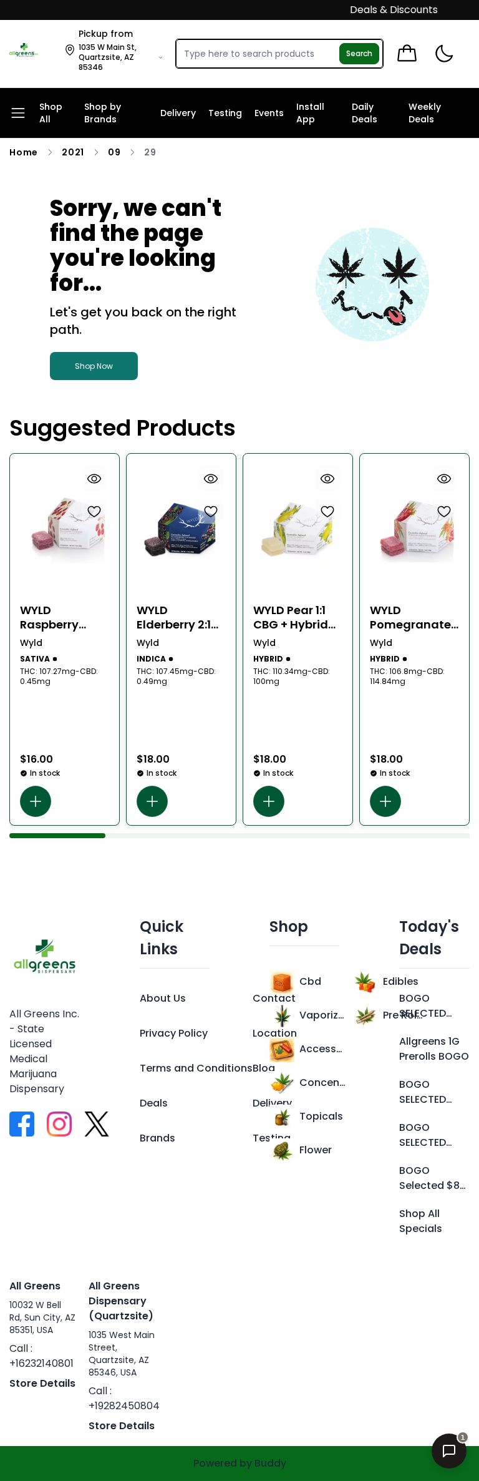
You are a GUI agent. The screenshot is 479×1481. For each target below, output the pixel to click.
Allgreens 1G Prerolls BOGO (434, 1048)
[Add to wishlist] (94, 511)
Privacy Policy (174, 1033)
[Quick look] (94, 478)
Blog (264, 1068)
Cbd (310, 981)
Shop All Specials (420, 1221)
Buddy (270, 1463)
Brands (157, 1138)
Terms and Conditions (196, 1068)
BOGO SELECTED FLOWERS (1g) (433, 1092)
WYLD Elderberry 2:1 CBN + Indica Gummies (174, 618)
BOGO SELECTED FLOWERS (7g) (422, 1135)
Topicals (321, 1116)
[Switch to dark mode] (443, 54)
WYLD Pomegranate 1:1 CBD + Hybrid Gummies (413, 618)
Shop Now (94, 366)
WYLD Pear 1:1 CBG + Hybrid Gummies (290, 618)
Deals (154, 1103)
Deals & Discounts (383, 9)
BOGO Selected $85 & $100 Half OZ (432, 1178)
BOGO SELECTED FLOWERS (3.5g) (422, 1006)
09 (114, 152)
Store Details (42, 1383)
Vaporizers (322, 1015)
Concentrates (322, 1082)
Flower (315, 1150)
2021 (73, 152)
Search (359, 53)
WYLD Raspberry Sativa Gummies (49, 618)
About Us (163, 998)
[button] (35, 801)
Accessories (322, 1049)
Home (23, 152)
